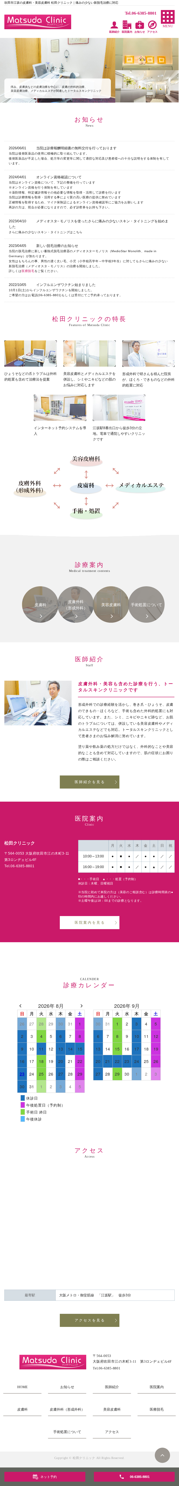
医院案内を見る (90, 922)
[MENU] (168, 17)
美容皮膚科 (112, 1409)
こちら (78, 232)
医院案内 (157, 1387)
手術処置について (67, 1432)
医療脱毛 (28, 271)
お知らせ (67, 1387)
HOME (22, 1387)
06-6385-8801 (49, 295)
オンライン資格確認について (59, 177)
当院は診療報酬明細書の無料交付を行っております (76, 148)
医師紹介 (112, 1387)
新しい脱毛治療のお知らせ (57, 246)
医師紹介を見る (90, 782)
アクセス (112, 1432)
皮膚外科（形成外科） (67, 1409)
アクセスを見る (90, 1320)
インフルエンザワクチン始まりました (66, 285)
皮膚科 (22, 1409)
